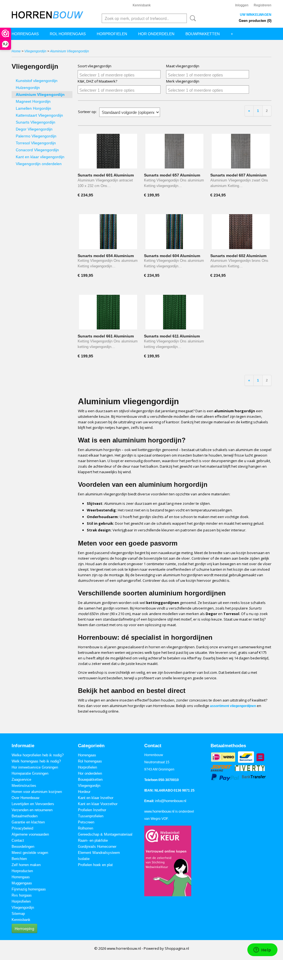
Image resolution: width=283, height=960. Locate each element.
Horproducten (22, 871)
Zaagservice (21, 779)
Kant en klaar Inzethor (95, 798)
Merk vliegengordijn (182, 81)
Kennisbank (142, 5)
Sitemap (18, 914)
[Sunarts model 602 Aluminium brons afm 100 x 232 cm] (241, 231)
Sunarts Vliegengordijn (35, 122)
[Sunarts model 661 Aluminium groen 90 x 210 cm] (108, 312)
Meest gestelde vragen (30, 853)
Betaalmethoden (25, 816)
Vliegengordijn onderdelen (39, 164)
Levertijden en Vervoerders (33, 804)
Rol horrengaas (68, 34)
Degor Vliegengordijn (34, 129)
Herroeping (24, 928)
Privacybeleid (22, 828)
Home (16, 51)
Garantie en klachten (28, 822)
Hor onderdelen (156, 34)
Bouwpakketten (202, 34)
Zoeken (192, 18)
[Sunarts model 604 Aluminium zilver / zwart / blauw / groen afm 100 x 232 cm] (174, 231)
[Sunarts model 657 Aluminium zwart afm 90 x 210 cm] (174, 151)
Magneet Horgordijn (33, 101)
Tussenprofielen (90, 816)
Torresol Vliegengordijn (36, 143)
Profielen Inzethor (92, 810)
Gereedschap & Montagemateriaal (105, 834)
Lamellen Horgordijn (33, 108)
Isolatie (84, 859)
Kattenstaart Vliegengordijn (39, 115)
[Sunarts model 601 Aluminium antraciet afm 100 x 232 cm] (108, 151)
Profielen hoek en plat (95, 865)
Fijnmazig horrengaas (29, 889)
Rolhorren (85, 828)
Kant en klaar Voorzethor (97, 804)
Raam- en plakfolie (93, 840)
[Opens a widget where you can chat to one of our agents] (262, 950)
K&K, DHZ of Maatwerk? (97, 81)
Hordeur (84, 792)
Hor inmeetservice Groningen (35, 767)
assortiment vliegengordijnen (233, 706)
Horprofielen (112, 34)
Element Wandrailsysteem (99, 853)
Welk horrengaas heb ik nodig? (36, 761)
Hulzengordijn (28, 87)
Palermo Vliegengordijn (36, 136)
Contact (18, 840)
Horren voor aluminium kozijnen (37, 792)
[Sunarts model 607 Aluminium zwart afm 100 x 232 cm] (241, 151)
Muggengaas (22, 883)
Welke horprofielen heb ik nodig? (38, 755)
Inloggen (241, 5)
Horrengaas (25, 34)
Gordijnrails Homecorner (97, 846)
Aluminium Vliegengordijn (69, 51)
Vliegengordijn (35, 51)
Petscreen (86, 822)
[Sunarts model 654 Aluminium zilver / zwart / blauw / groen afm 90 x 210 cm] (108, 231)
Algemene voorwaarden (30, 834)
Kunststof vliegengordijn (36, 80)
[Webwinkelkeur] (167, 861)
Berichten (19, 859)
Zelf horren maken (26, 865)
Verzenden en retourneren (32, 810)
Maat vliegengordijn (182, 65)
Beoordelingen (23, 846)
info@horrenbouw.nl (170, 801)
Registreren (262, 5)
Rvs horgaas (22, 895)
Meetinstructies (24, 786)
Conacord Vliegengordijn (37, 150)
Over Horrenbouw (25, 798)
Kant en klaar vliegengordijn (40, 157)
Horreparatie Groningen (30, 773)
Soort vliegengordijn (94, 65)
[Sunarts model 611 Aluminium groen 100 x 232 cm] (174, 312)
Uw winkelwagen (255, 15)
